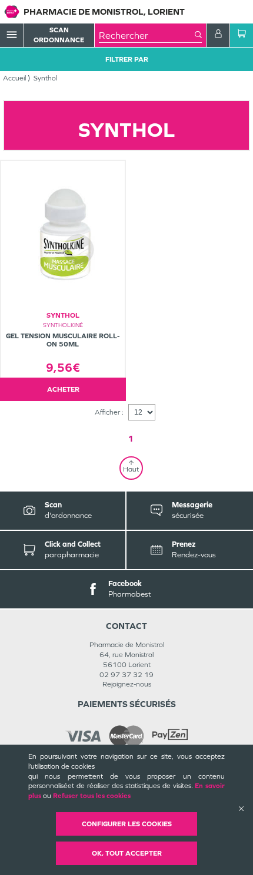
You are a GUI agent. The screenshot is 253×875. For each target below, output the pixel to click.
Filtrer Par (126, 59)
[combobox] (147, 35)
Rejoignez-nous (126, 684)
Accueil (14, 78)
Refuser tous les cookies (92, 796)
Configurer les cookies (127, 824)
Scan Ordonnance (59, 35)
